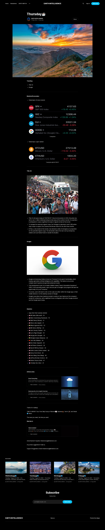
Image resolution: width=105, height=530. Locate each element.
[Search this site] (83, 3)
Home (6, 3)
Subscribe (95, 3)
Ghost (98, 518)
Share (75, 19)
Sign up (52, 518)
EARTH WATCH (23, 3)
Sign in (88, 3)
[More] (29, 3)
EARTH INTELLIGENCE (52, 3)
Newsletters (13, 3)
